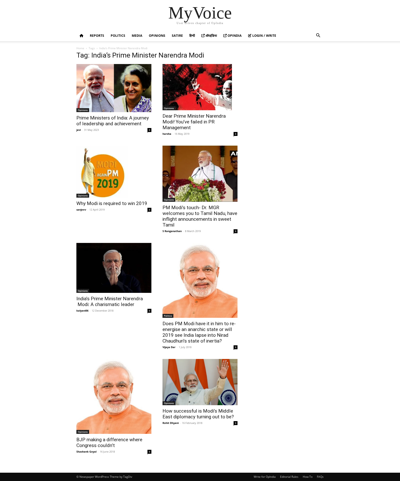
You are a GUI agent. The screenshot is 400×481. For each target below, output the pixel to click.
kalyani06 (82, 310)
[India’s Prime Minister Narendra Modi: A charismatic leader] (113, 268)
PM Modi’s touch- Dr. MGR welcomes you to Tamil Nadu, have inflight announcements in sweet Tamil (199, 216)
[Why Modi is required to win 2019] (113, 172)
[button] (318, 36)
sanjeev (81, 209)
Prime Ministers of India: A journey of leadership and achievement (112, 120)
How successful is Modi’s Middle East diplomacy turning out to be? (198, 414)
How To (307, 477)
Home (80, 48)
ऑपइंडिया (211, 35)
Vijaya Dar (168, 347)
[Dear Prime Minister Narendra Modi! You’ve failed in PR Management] (200, 87)
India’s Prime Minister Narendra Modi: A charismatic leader (109, 301)
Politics (118, 35)
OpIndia (234, 35)
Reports (97, 35)
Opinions (157, 35)
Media (137, 35)
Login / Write (263, 35)
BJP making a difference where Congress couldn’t (109, 442)
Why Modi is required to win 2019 (111, 203)
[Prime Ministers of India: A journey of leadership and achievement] (113, 88)
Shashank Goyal (86, 451)
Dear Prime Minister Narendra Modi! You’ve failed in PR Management (194, 121)
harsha (166, 133)
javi (78, 130)
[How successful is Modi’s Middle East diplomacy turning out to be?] (200, 382)
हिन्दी (192, 35)
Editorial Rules (289, 477)
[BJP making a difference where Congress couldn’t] (113, 396)
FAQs (320, 477)
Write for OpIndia (265, 477)
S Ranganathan (172, 231)
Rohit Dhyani (170, 423)
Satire (177, 35)
